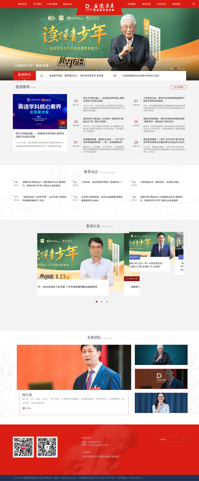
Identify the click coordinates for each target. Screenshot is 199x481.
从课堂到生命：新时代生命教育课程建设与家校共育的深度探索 (164, 99)
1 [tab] (172, 69)
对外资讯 (161, 4)
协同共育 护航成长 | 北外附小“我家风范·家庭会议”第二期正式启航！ (103, 120)
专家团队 (131, 4)
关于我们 (37, 4)
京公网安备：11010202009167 (129, 478)
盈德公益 (67, 4)
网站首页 (22, 4)
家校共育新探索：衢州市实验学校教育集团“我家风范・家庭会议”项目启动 (164, 120)
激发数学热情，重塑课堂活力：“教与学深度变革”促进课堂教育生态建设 (78, 75)
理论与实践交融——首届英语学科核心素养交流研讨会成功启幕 (103, 99)
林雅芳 (73, 401)
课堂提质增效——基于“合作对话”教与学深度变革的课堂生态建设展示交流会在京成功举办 (164, 140)
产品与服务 (52, 4)
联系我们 (176, 4)
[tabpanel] (99, 44)
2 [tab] (176, 69)
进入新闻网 (178, 87)
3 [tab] (180, 69)
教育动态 (146, 4)
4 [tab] (184, 69)
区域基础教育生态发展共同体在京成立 (141, 75)
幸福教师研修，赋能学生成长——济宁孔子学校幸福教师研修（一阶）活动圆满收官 (103, 140)
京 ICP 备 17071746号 (106, 478)
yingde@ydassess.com (68, 478)
